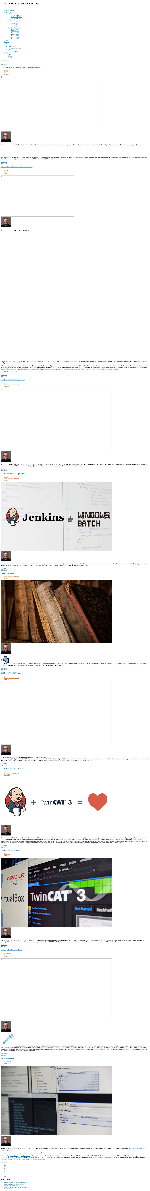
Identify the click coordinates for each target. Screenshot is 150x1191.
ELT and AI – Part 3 (16, 18)
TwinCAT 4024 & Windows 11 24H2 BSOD (16, 1187)
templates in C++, (25, 1156)
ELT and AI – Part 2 (16, 17)
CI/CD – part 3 (15, 24)
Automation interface (13, 13)
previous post (7, 564)
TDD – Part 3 (15, 32)
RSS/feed (10, 57)
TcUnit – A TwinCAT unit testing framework (16, 167)
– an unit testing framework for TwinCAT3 (38, 361)
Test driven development (14, 28)
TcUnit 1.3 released (9, 1189)
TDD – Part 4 (15, 34)
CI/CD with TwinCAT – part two (12, 673)
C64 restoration (15, 51)
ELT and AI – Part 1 (16, 15)
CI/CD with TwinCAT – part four (13, 380)
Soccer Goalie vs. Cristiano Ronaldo (14, 1184)
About (6, 53)
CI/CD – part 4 (15, 26)
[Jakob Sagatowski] (6, 141)
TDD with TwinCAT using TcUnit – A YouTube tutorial (20, 67)
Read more (4, 162)
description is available (105, 1157)
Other (5, 43)
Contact (10, 56)
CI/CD (9, 20)
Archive (6, 40)
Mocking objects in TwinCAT (11, 950)
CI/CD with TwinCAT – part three (13, 474)
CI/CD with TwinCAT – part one (12, 768)
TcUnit (6, 71)
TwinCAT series (8, 12)
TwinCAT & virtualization (10, 850)
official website (79, 157)
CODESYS (11, 46)
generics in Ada (13, 1156)
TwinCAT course (9, 10)
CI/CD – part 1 (15, 21)
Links (9, 45)
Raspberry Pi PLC (16, 48)
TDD (5, 72)
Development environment (11, 385)
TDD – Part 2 (15, 31)
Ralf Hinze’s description (138, 1148)
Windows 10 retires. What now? (13, 1185)
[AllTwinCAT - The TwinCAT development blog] (5, 3)
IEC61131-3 (7, 953)
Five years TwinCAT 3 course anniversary (15, 1182)
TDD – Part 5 (15, 35)
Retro (9, 49)
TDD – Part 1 (15, 29)
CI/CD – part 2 (15, 23)
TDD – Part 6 (15, 37)
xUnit (61, 361)
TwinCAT (7, 74)
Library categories (7, 573)
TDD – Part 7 (15, 38)
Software (6, 42)
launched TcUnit (5, 157)
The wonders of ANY (8, 1059)
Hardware (7, 854)
